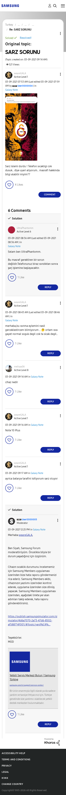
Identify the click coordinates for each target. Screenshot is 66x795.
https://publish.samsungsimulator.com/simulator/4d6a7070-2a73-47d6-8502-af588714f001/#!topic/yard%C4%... (32, 620)
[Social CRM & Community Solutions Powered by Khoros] (52, 741)
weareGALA (25, 535)
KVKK (5, 778)
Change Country (12, 784)
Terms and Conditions (16, 759)
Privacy (7, 765)
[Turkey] (10, 5)
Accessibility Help (13, 753)
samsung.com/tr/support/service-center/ (27, 685)
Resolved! (25, 37)
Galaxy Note (11, 89)
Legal (5, 772)
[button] (55, 74)
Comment (49, 194)
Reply (48, 287)
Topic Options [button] (55, 33)
